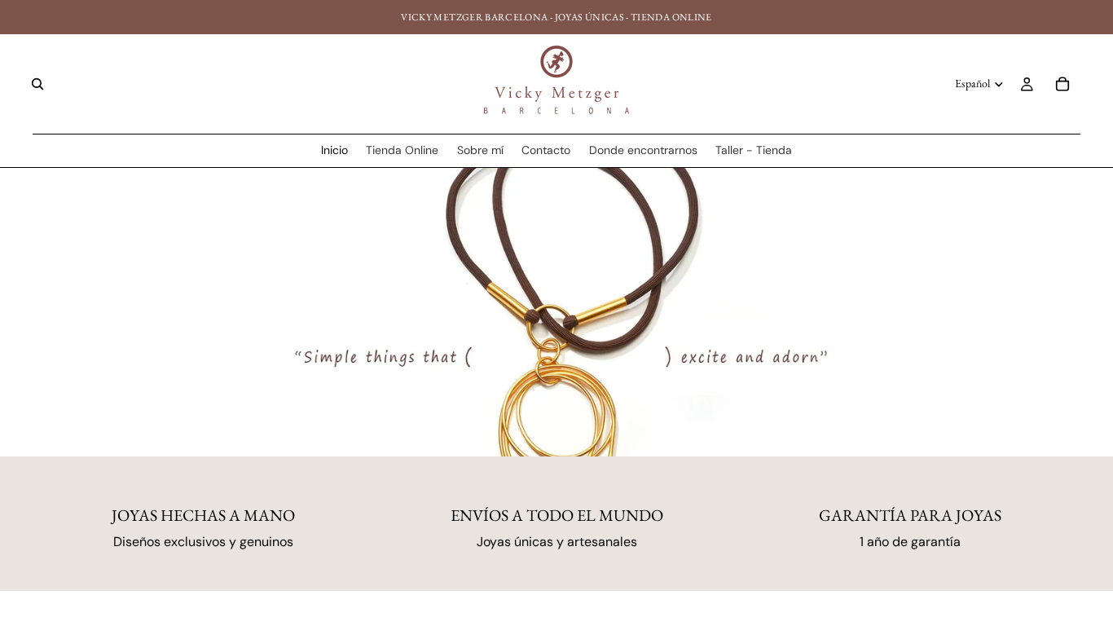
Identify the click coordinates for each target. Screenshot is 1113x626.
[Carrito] (1062, 84)
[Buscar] (37, 84)
